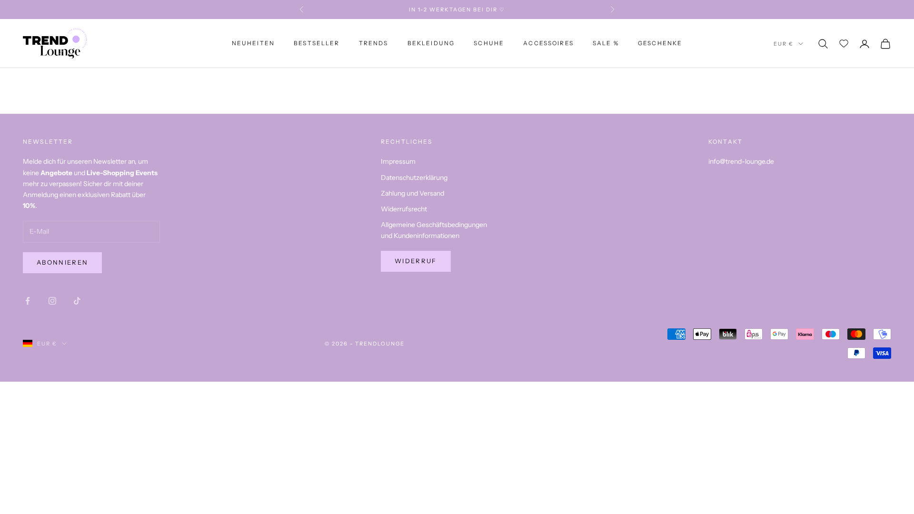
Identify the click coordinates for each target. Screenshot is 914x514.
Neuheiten (253, 43)
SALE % (606, 43)
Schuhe (489, 43)
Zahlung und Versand (412, 193)
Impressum (398, 161)
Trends (373, 43)
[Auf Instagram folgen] (52, 301)
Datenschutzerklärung (414, 177)
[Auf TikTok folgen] (77, 301)
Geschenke (660, 43)
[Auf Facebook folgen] (27, 301)
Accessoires (548, 43)
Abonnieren (62, 262)
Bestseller (317, 43)
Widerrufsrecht (404, 209)
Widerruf (416, 261)
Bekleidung (431, 43)
